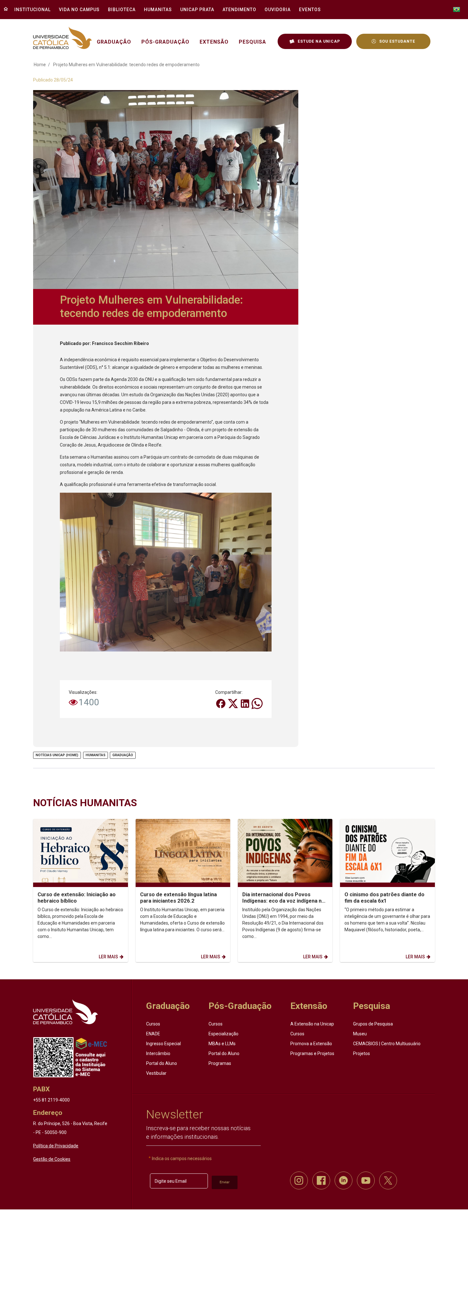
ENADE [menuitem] (153, 1033)
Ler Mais (108, 956)
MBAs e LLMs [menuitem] (222, 1043)
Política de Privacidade (55, 1145)
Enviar (225, 1182)
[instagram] (299, 1180)
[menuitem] (30, 9)
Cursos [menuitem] (153, 1023)
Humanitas (95, 755)
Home (40, 64)
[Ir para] (65, 1011)
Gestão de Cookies (51, 1159)
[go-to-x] (62, 38)
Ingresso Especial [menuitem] (163, 1043)
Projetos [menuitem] (361, 1053)
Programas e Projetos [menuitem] (312, 1053)
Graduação (122, 755)
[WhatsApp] (257, 703)
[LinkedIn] (245, 703)
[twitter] (388, 1180)
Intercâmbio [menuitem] (158, 1053)
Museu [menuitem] (360, 1033)
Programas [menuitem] (220, 1063)
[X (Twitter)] (233, 703)
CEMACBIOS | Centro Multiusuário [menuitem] (387, 1043)
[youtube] (366, 1180)
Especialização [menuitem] (223, 1033)
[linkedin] (343, 1180)
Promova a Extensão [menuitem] (311, 1043)
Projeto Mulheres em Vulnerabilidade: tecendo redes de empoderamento (126, 64)
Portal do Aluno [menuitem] (161, 1063)
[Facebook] (221, 703)
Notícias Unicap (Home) (57, 755)
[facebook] (321, 1180)
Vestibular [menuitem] (156, 1073)
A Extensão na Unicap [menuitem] (312, 1023)
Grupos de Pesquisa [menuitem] (373, 1023)
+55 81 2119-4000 (51, 1099)
